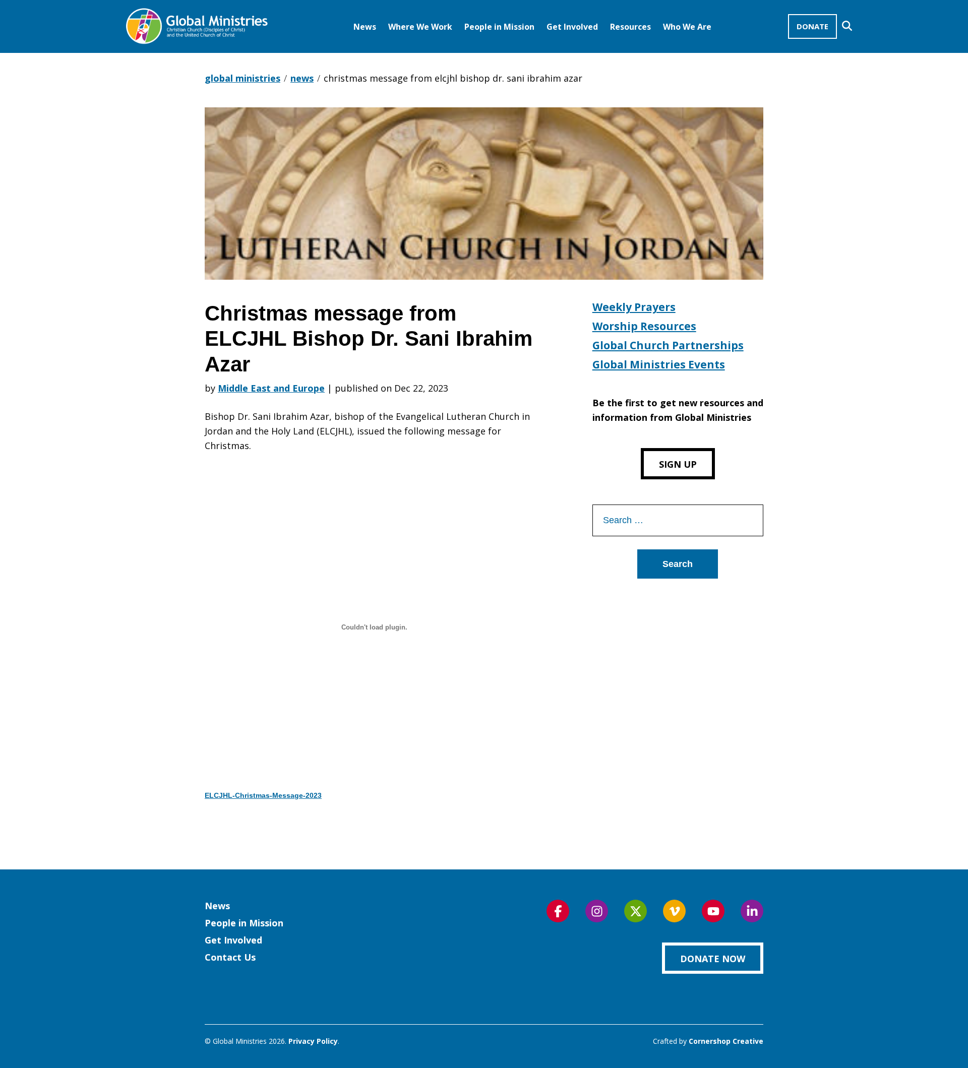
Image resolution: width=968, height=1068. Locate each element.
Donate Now (712, 959)
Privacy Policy (313, 1041)
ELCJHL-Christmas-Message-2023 (263, 795)
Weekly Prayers (634, 307)
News (364, 26)
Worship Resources (644, 326)
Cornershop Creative (726, 1041)
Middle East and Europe (271, 388)
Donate (812, 26)
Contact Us (230, 957)
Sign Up (678, 464)
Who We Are (687, 26)
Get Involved (572, 26)
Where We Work (420, 26)
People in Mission (499, 26)
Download (241, 825)
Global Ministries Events (658, 364)
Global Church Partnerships (668, 345)
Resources (630, 26)
